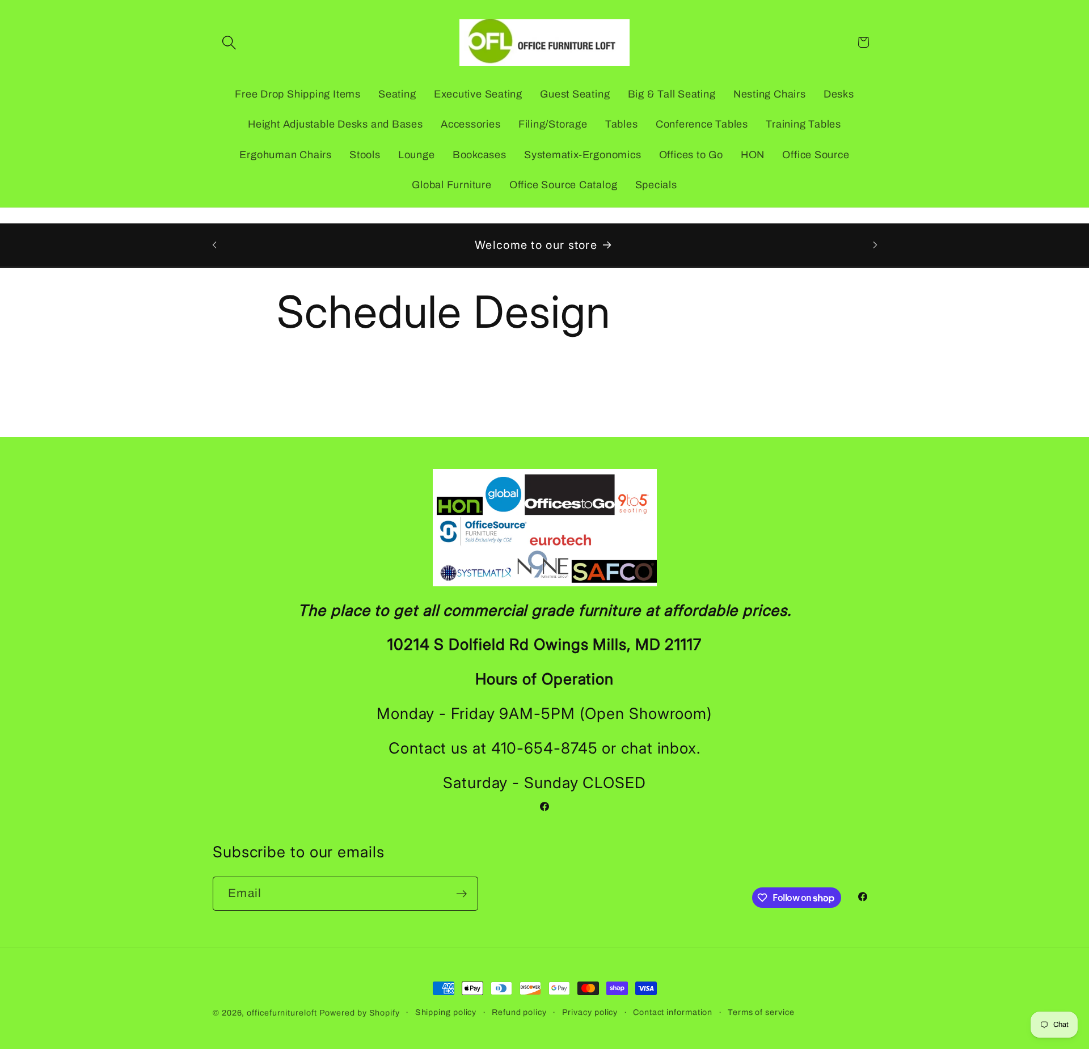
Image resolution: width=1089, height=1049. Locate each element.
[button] (229, 42)
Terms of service (761, 1012)
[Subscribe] (461, 894)
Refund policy (519, 1012)
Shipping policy (446, 1012)
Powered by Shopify (359, 1012)
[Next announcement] (875, 245)
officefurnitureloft (281, 1012)
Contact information (672, 1012)
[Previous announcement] (214, 245)
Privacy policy (590, 1012)
